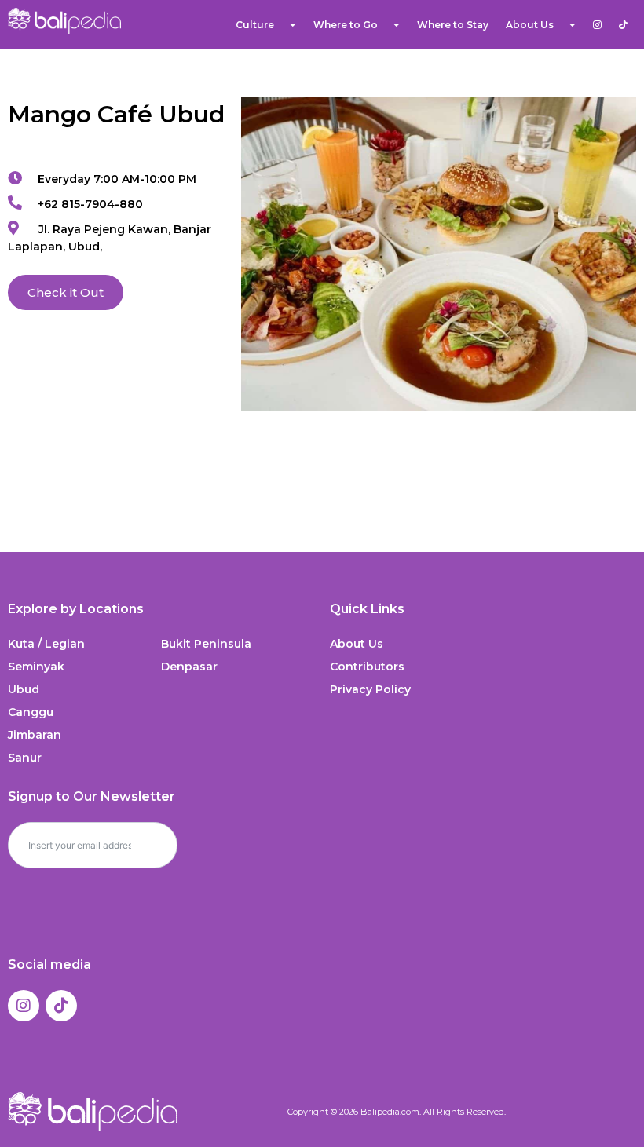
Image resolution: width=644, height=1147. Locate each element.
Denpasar (189, 666)
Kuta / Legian (46, 644)
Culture (255, 25)
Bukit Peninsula (206, 644)
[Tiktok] (61, 1005)
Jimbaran (34, 735)
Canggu (30, 712)
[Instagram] (23, 1005)
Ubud (23, 689)
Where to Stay (452, 25)
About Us (356, 644)
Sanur (25, 758)
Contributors (367, 666)
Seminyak (36, 666)
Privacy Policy (370, 689)
